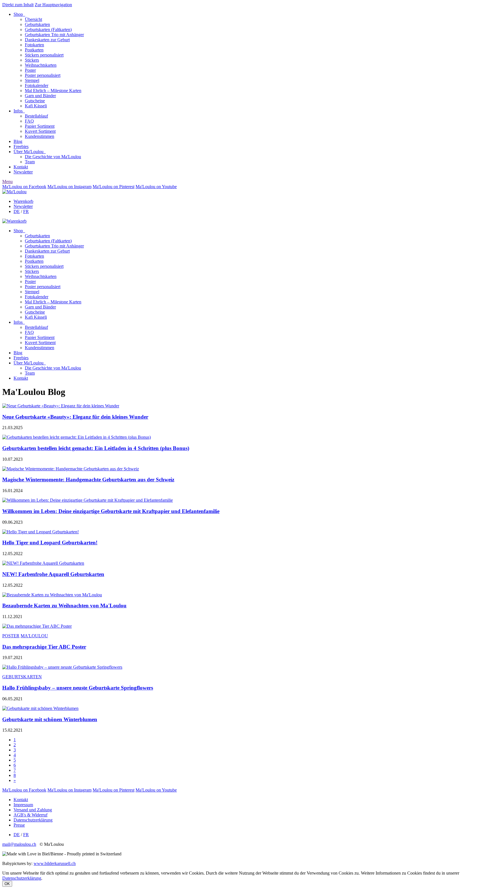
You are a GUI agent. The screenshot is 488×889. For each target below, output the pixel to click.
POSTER (10, 635)
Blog (18, 141)
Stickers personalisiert (44, 55)
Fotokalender (36, 85)
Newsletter (23, 171)
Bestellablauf (36, 116)
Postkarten (34, 49)
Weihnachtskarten (40, 65)
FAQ (29, 121)
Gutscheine (35, 100)
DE (17, 211)
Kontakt (21, 166)
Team (30, 161)
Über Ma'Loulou (30, 151)
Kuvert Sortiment (40, 131)
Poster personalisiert (42, 75)
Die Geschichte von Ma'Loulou (53, 156)
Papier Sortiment (40, 126)
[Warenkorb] (14, 221)
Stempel (32, 80)
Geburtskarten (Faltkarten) (48, 29)
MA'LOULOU (34, 635)
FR (26, 211)
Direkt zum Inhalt (18, 4)
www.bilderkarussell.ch (55, 863)
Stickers (32, 60)
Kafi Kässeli (36, 105)
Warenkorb (23, 201)
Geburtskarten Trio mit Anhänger (54, 34)
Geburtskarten (37, 24)
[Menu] (14, 191)
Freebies (21, 146)
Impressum (23, 804)
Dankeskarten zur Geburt (47, 39)
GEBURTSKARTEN (22, 676)
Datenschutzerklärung (33, 820)
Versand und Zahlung (33, 809)
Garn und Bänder (40, 95)
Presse (19, 825)
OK (7, 884)
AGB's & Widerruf (30, 814)
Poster (30, 70)
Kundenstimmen (39, 136)
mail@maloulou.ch (19, 844)
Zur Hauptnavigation (53, 4)
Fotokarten (34, 44)
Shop (19, 14)
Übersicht (33, 19)
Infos (19, 110)
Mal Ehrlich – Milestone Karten (53, 90)
